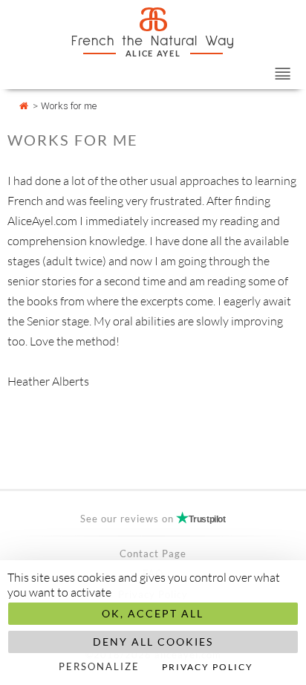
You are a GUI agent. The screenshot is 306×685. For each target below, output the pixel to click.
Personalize (99, 666)
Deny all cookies (153, 641)
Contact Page (153, 553)
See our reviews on (152, 519)
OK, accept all (153, 613)
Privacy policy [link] (207, 666)
